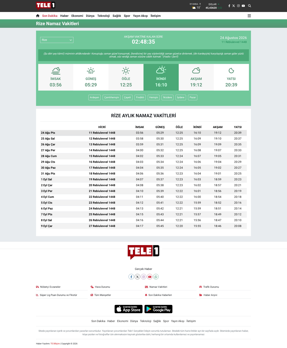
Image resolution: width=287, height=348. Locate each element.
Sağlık (117, 15)
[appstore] (128, 309)
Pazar (193, 97)
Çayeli (127, 97)
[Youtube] (149, 276)
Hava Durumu (102, 286)
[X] (137, 276)
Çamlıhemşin (111, 97)
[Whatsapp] (156, 276)
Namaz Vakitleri (158, 286)
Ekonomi (77, 15)
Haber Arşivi (210, 295)
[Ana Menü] (249, 15)
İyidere (180, 97)
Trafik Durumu (211, 286)
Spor (127, 15)
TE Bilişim (55, 343)
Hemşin (153, 97)
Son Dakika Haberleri (160, 295)
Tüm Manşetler (102, 295)
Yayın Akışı (140, 15)
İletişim (156, 15)
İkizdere (167, 97)
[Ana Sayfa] (38, 15)
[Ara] (249, 6)
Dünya (90, 15)
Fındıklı (140, 97)
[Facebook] (131, 276)
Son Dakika (49, 15)
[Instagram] (143, 276)
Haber (64, 15)
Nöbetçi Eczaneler (50, 286)
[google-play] (158, 309)
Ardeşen (94, 97)
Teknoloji (103, 15)
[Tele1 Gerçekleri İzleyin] (45, 6)
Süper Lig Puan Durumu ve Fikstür (58, 295)
